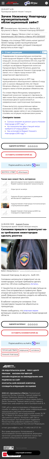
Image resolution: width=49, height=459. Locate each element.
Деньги (15, 34)
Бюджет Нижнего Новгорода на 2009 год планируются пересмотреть (25, 212)
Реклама (6, 373)
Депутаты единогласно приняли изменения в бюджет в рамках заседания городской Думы (27, 183)
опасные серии (30, 311)
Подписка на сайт (11, 380)
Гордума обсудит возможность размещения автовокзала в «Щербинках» (26, 197)
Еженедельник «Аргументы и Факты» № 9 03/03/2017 (23, 37)
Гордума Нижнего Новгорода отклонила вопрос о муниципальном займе (28, 204)
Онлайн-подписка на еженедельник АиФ (22, 377)
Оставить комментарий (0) (18, 155)
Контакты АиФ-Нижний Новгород (18, 383)
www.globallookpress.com (30, 271)
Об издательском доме (13, 370)
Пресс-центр (33, 370)
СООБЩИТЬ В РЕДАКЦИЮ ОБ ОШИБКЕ (19, 386)
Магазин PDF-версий (22, 373)
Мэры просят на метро (19, 189)
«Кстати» (34, 284)
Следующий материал (24, 453)
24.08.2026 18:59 (7, 224)
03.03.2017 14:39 (7, 9)
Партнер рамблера (21, 448)
